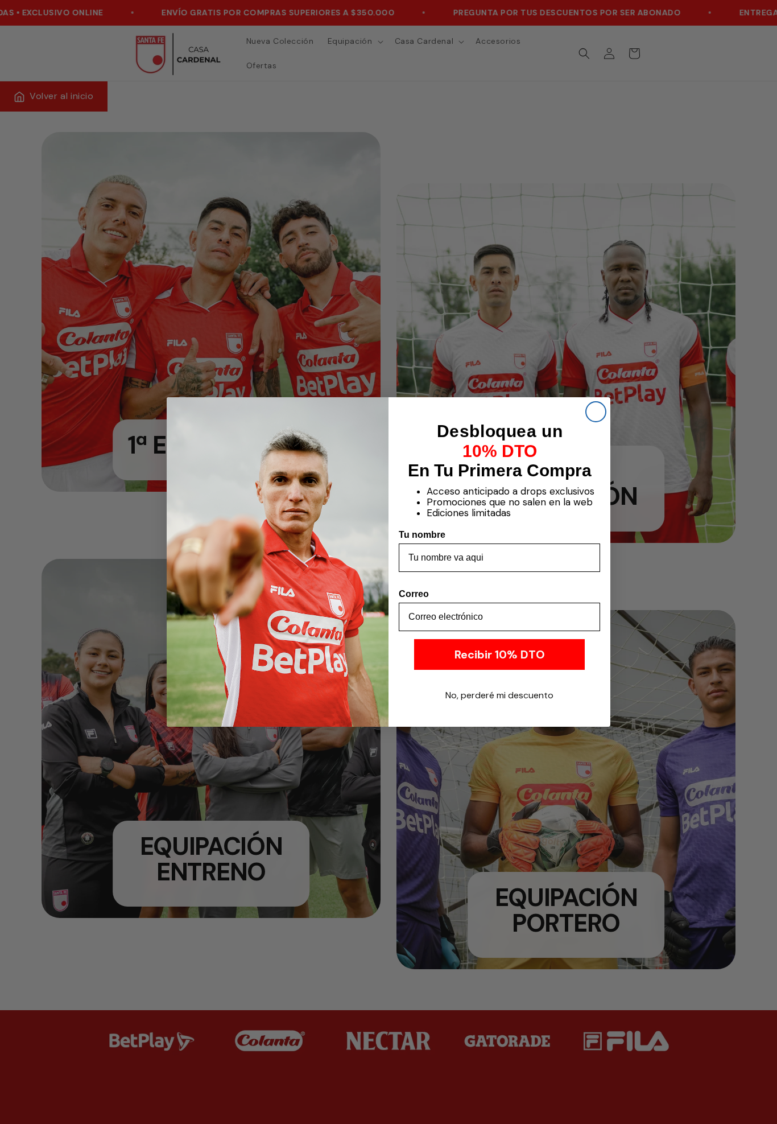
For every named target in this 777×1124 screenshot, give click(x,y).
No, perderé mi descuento (499, 695)
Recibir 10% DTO (499, 654)
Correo (414, 594)
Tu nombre (422, 535)
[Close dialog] (596, 412)
